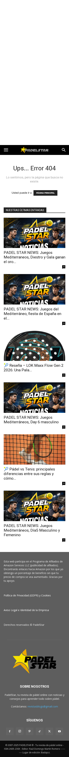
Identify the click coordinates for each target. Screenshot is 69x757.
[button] (6, 150)
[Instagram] (19, 731)
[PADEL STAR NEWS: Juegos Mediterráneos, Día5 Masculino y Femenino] (34, 506)
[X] (49, 731)
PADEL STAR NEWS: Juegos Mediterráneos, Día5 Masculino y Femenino (32, 530)
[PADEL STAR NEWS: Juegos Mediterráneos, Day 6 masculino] (34, 397)
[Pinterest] (29, 731)
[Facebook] (9, 731)
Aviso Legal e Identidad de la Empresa (26, 610)
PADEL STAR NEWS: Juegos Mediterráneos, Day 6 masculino (31, 419)
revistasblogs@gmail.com (43, 706)
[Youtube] (59, 731)
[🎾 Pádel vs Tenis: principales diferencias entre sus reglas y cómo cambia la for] (34, 449)
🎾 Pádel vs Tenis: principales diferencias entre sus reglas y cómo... (29, 474)
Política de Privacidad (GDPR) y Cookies (27, 595)
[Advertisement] (34, 36)
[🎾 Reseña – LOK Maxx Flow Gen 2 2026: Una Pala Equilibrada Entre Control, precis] (34, 346)
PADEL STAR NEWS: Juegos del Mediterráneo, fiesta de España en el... (32, 313)
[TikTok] (39, 731)
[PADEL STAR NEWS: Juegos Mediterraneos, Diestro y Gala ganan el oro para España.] (34, 233)
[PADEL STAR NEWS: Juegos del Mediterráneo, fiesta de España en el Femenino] (34, 289)
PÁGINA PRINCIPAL (45, 193)
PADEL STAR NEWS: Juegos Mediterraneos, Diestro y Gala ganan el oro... (34, 257)
